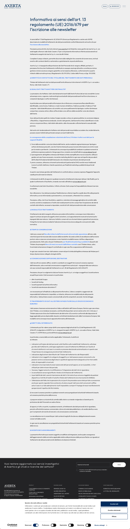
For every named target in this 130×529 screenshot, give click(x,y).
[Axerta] (12, 6)
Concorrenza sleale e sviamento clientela (39, 489)
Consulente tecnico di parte (87, 496)
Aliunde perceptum (60, 491)
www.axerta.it (63, 49)
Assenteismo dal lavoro (61, 493)
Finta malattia (58, 498)
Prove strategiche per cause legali (90, 493)
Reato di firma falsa (85, 491)
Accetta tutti (114, 504)
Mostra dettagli (100, 525)
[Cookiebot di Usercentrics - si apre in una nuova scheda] (12, 525)
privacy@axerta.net (89, 152)
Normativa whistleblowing (111, 488)
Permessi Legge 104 (59, 488)
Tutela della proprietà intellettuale (36, 493)
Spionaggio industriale (36, 496)
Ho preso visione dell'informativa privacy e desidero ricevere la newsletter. (93, 470)
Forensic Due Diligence (86, 488)
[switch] (53, 525)
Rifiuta (114, 516)
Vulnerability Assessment (86, 498)
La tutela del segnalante (111, 491)
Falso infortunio (59, 496)
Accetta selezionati (114, 510)
